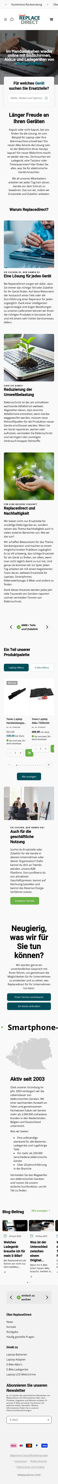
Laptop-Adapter (16, 1359)
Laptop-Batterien (16, 1354)
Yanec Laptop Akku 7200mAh (40, 721)
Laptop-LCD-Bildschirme (21, 1374)
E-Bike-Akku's (14, 1364)
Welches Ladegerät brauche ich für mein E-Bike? (14, 1249)
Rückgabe (12, 1332)
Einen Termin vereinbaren (29, 997)
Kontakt (11, 1327)
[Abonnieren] (47, 1420)
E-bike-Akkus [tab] (42, 667)
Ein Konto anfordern (29, 1006)
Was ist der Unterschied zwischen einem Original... (38, 1251)
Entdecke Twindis (24, 900)
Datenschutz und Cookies (31, 1466)
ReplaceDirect (26, 1474)
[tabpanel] (29, 729)
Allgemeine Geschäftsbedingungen (29, 1455)
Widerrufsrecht (38, 1461)
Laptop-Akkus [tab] (16, 667)
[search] (29, 98)
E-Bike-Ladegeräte (17, 1369)
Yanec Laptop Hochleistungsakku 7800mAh (16, 721)
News (9, 1322)
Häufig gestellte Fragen (20, 1337)
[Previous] (11, 627)
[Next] (47, 627)
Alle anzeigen (29, 776)
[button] (6, 19)
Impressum (21, 1461)
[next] (48, 764)
